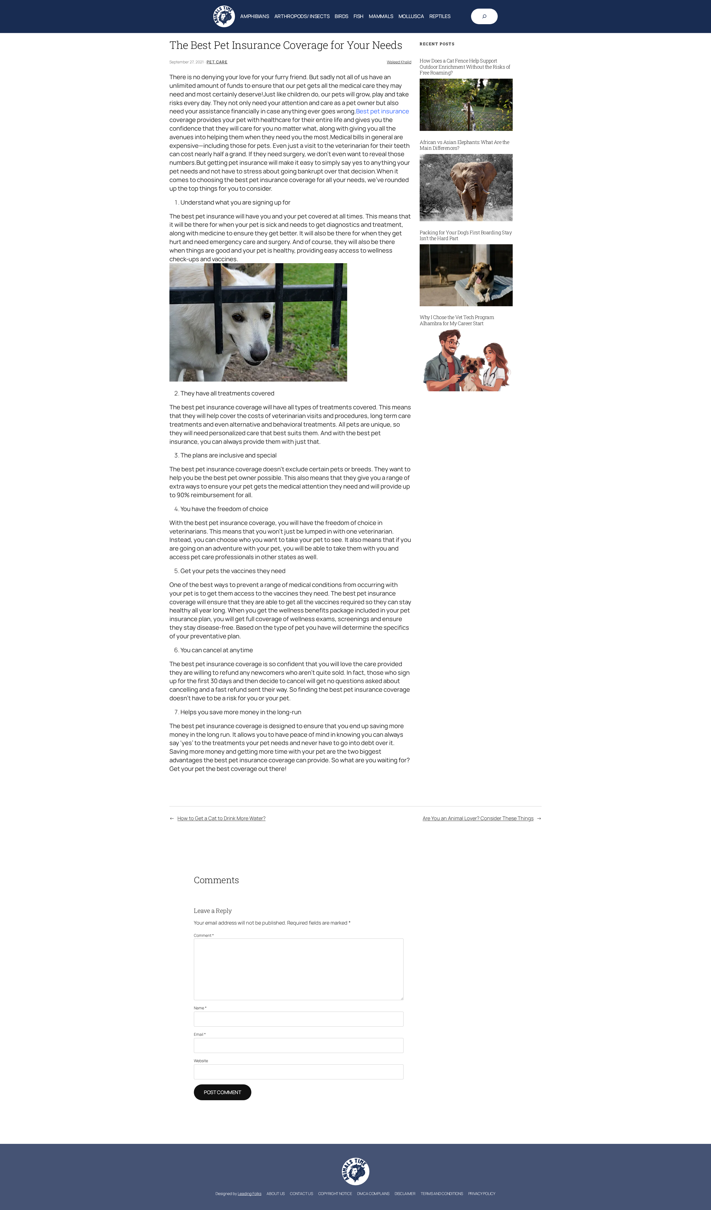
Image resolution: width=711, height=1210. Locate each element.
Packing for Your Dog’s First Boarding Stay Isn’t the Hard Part (466, 235)
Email (200, 1034)
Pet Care (217, 61)
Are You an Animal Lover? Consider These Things (478, 818)
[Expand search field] (484, 16)
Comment (204, 935)
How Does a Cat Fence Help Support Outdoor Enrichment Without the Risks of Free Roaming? (465, 67)
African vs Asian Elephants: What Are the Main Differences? (464, 145)
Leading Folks (249, 1193)
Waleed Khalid (399, 61)
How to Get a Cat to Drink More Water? (221, 818)
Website (201, 1060)
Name (200, 1007)
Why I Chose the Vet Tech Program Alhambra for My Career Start (457, 320)
